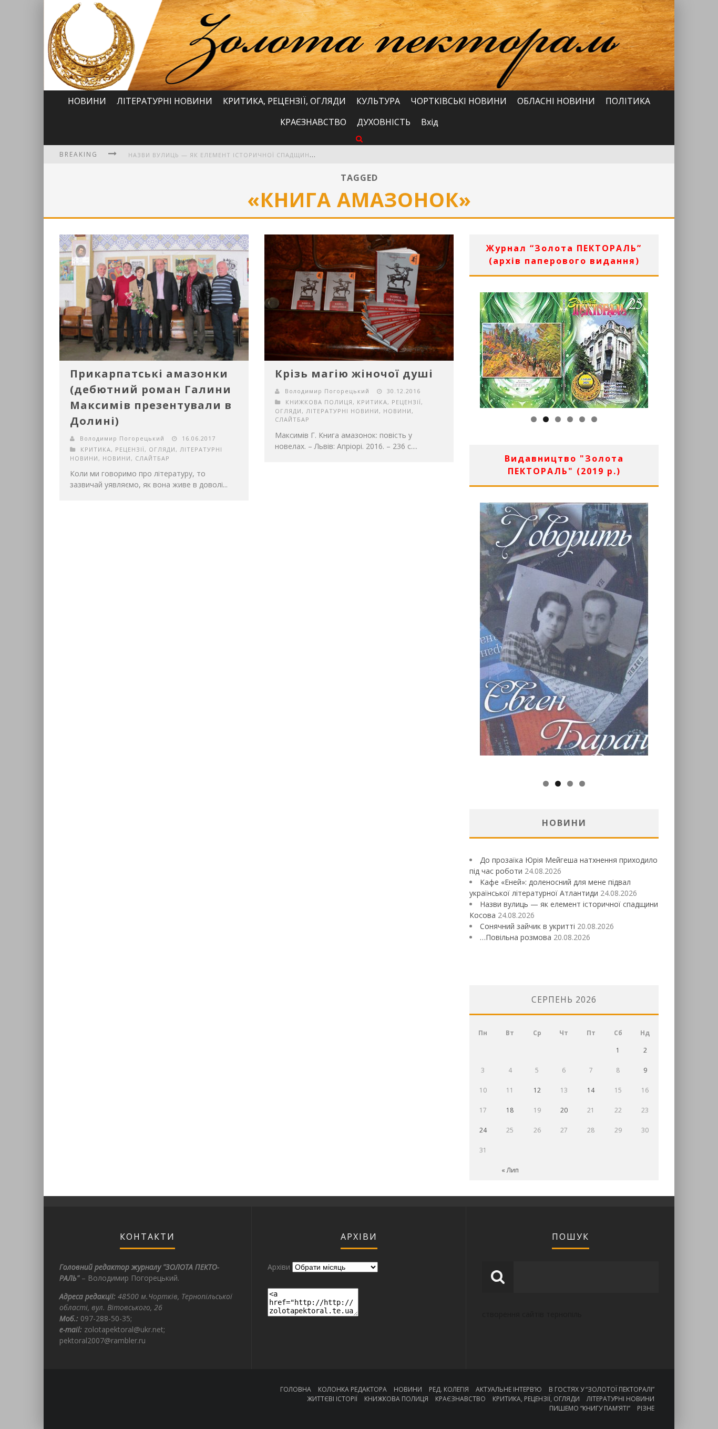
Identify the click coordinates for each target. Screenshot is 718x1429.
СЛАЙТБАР (152, 458)
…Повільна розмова (515, 937)
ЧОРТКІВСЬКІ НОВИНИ (459, 101)
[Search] (359, 139)
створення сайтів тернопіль (532, 1314)
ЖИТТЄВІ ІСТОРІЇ (332, 1398)
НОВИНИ (87, 101)
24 (483, 1130)
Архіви (279, 1267)
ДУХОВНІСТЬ (384, 122)
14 (590, 1090)
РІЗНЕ (645, 1408)
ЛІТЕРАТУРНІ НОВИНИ (164, 101)
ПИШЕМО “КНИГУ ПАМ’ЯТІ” (589, 1408)
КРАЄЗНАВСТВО (313, 122)
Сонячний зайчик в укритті (527, 926)
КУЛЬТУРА (378, 101)
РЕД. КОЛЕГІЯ (449, 1389)
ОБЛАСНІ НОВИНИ (556, 101)
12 (537, 1090)
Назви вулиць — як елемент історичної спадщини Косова (236, 155)
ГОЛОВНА (295, 1389)
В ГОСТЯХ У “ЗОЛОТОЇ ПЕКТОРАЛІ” (601, 1389)
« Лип (510, 1170)
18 (510, 1110)
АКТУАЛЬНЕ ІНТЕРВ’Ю (509, 1389)
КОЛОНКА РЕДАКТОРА (352, 1389)
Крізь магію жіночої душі (354, 373)
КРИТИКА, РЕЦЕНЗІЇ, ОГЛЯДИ (284, 101)
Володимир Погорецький (122, 438)
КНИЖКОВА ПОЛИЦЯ (319, 402)
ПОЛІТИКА (628, 101)
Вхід (429, 122)
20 (564, 1110)
